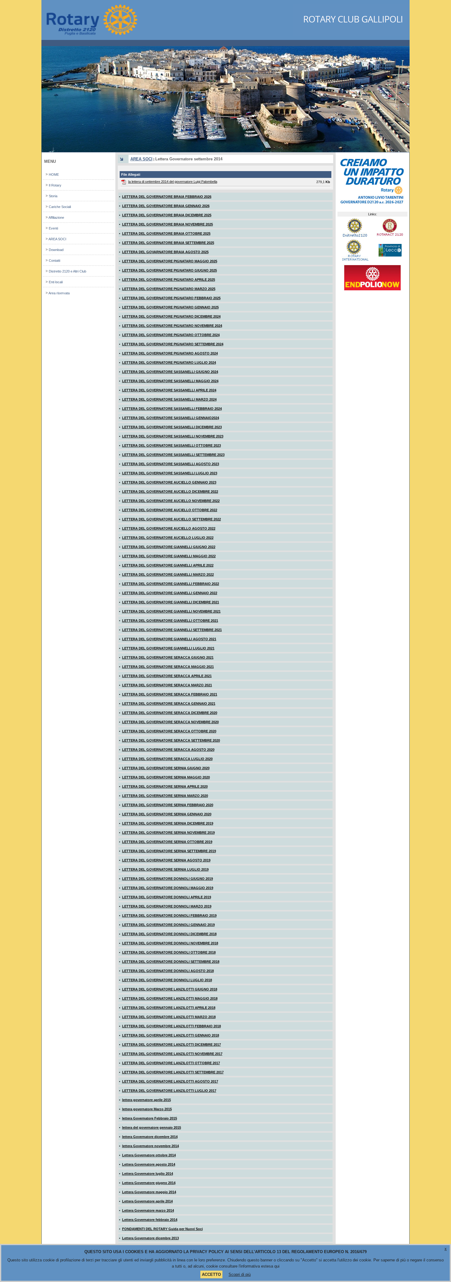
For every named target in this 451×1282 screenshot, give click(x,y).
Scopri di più (240, 1274)
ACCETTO (211, 1274)
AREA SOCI (141, 159)
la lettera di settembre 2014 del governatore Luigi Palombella (172, 181)
